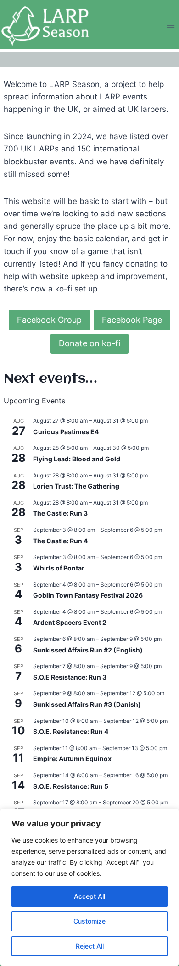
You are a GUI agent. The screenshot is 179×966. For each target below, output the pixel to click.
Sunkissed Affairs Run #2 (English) (88, 650)
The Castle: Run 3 (60, 513)
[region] (89, 887)
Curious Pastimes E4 (66, 432)
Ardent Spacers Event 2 (69, 622)
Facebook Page (132, 320)
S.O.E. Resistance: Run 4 (70, 731)
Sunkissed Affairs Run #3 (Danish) (87, 704)
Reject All (90, 946)
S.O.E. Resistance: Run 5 (70, 786)
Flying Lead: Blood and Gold (76, 459)
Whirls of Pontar (58, 568)
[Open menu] (170, 25)
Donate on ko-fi (89, 343)
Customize (89, 921)
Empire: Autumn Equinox (72, 758)
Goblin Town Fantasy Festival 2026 (88, 595)
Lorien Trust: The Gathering (76, 486)
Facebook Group (49, 320)
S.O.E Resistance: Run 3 (69, 677)
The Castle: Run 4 (60, 541)
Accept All (89, 896)
